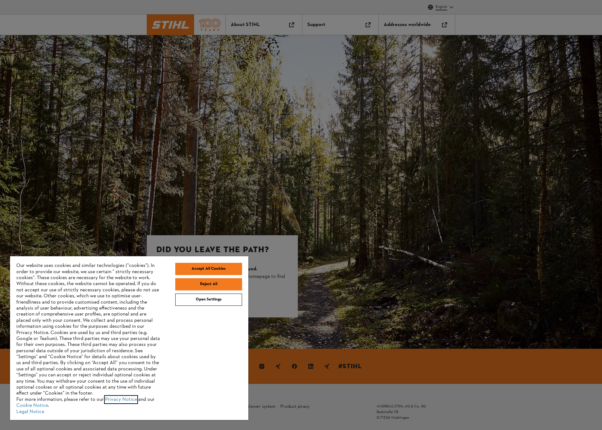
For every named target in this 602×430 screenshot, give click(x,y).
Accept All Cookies (209, 269)
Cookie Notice (32, 405)
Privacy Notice (121, 399)
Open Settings (209, 299)
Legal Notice (30, 411)
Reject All (208, 284)
